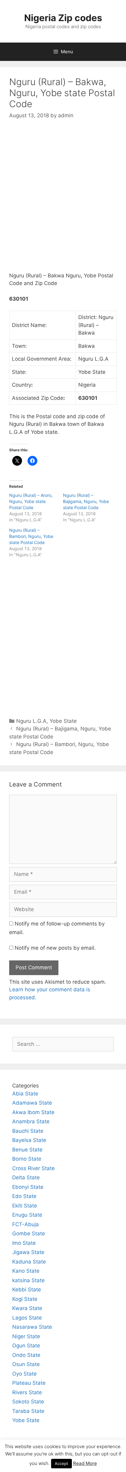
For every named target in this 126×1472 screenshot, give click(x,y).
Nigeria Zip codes (63, 17)
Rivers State (27, 1392)
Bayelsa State (29, 1140)
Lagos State (27, 1318)
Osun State (26, 1364)
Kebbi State (26, 1289)
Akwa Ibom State (33, 1112)
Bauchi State (27, 1131)
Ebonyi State (27, 1187)
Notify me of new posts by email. (55, 948)
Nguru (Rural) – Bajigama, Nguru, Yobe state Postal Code (86, 501)
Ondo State (26, 1355)
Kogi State (24, 1299)
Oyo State (24, 1374)
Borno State (26, 1159)
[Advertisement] (63, 201)
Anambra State (31, 1121)
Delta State (26, 1177)
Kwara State (27, 1308)
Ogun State (26, 1345)
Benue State (27, 1150)
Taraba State (28, 1411)
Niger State (26, 1336)
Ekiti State (24, 1206)
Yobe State (63, 721)
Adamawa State (32, 1103)
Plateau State (29, 1383)
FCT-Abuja (25, 1224)
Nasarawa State (32, 1327)
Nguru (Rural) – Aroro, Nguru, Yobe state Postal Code (31, 501)
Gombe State (28, 1233)
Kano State (25, 1271)
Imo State (24, 1243)
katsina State (28, 1280)
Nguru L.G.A (31, 721)
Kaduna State (29, 1262)
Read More (85, 1463)
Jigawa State (28, 1252)
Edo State (24, 1196)
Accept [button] (61, 1463)
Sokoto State (28, 1402)
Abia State (25, 1094)
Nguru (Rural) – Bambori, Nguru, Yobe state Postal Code (31, 536)
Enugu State (27, 1215)
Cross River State (33, 1168)
